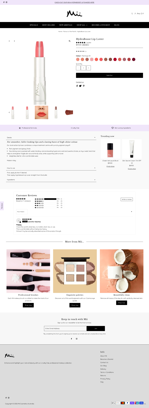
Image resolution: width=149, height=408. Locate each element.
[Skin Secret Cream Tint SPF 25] (132, 149)
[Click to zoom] (69, 41)
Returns (103, 375)
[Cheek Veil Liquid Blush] (110, 149)
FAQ (101, 382)
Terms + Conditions (107, 372)
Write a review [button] (127, 199)
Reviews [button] (2, 206)
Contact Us (104, 362)
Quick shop (110, 166)
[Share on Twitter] (80, 86)
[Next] (14, 41)
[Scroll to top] (145, 404)
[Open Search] (132, 13)
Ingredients (11, 180)
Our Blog (103, 366)
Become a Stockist (106, 359)
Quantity (79, 64)
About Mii (103, 356)
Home (60, 31)
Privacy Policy (105, 379)
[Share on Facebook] (77, 86)
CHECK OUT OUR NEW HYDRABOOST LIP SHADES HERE (74, 2)
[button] (81, 42)
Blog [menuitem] (116, 25)
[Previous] (9, 41)
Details (9, 138)
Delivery (103, 369)
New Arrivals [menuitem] (65, 25)
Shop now (28, 305)
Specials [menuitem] (34, 25)
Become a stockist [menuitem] (101, 25)
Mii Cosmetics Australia (26, 404)
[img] (27, 219)
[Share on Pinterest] (84, 86)
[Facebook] (4, 2)
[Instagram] (6, 2)
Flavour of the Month (69, 31)
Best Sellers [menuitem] (48, 25)
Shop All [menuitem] (81, 25)
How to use (11, 168)
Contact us (80, 82)
